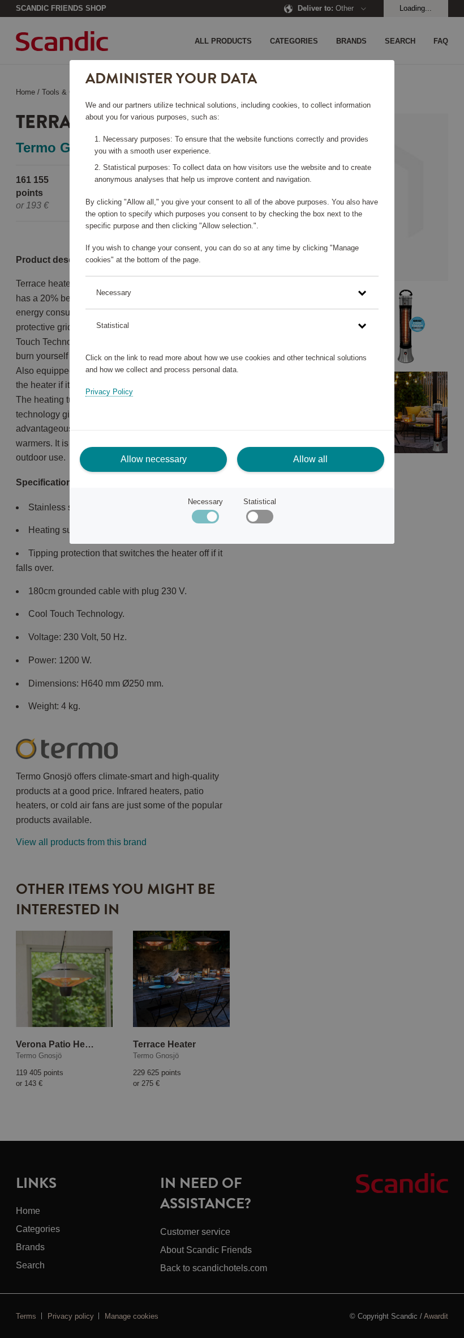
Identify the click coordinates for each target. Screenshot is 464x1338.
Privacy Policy (109, 391)
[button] (231, 292)
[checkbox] (259, 519)
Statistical (259, 501)
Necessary (205, 501)
